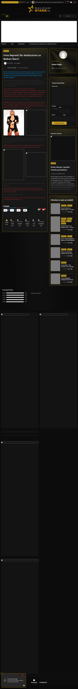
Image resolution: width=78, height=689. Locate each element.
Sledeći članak (56, 133)
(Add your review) (36, 293)
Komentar (55, 86)
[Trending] (60, 16)
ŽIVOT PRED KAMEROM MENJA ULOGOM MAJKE (67, 239)
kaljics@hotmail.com (60, 68)
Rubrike (63, 223)
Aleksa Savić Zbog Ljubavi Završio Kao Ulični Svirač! (66, 252)
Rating (54, 106)
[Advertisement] (39, 31)
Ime (60, 107)
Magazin (70, 218)
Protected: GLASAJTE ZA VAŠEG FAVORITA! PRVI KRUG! (48, 1)
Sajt (64, 115)
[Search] (64, 16)
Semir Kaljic (57, 64)
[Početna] (3, 16)
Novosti (53, 163)
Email (53, 115)
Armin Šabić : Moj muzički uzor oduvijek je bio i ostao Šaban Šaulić (67, 265)
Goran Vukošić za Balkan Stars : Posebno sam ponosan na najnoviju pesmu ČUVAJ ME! (68, 208)
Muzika (63, 221)
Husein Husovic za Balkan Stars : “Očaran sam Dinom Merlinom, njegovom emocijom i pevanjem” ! (67, 226)
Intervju (6, 50)
